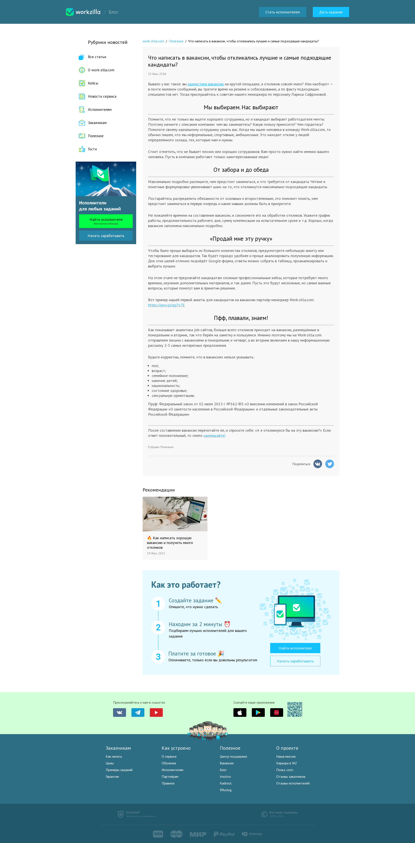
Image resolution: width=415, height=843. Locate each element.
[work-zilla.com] (83, 11)
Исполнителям (100, 109)
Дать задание (331, 12)
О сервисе (169, 756)
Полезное (96, 136)
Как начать (114, 756)
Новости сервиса (102, 96)
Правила (168, 783)
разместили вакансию (206, 83)
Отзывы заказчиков (290, 776)
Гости (92, 149)
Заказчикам (97, 122)
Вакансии (227, 763)
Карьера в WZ (286, 763)
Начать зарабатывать (106, 235)
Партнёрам (170, 776)
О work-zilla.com (101, 70)
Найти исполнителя (106, 221)
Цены (110, 763)
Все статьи (97, 56)
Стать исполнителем (282, 12)
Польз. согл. (285, 770)
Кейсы (93, 83)
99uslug (225, 790)
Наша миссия (285, 756)
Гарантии (112, 776)
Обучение (169, 763)
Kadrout (226, 783)
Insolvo (225, 776)
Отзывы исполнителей (293, 783)
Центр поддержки (233, 756)
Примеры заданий (119, 770)
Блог (223, 770)
